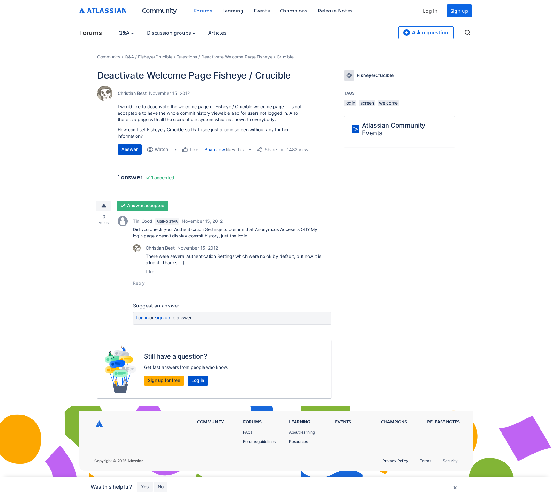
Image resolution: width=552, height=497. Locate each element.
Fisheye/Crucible (155, 56)
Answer (129, 149)
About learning (302, 432)
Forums (203, 10)
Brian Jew (214, 149)
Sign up (459, 10)
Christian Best (132, 93)
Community (159, 10)
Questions (186, 56)
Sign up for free (164, 380)
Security (450, 460)
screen (367, 102)
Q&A (125, 32)
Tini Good (142, 221)
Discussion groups (169, 32)
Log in (430, 10)
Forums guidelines (259, 441)
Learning (232, 10)
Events (262, 10)
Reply (139, 283)
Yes (145, 486)
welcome (388, 102)
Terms (425, 460)
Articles (217, 32)
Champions (294, 10)
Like (150, 271)
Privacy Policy (395, 460)
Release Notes (335, 10)
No (161, 486)
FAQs (247, 432)
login (350, 102)
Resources (298, 441)
